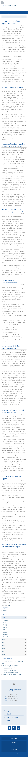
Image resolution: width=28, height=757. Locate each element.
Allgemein (4, 610)
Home (3, 16)
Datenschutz (14, 749)
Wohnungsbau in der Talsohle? (12, 87)
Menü (25, 12)
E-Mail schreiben (13, 700)
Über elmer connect (13, 717)
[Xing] (18, 728)
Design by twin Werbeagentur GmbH (14, 755)
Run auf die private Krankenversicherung (13, 674)
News (8, 720)
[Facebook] (9, 728)
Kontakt (9, 714)
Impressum (10, 711)
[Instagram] (14, 728)
